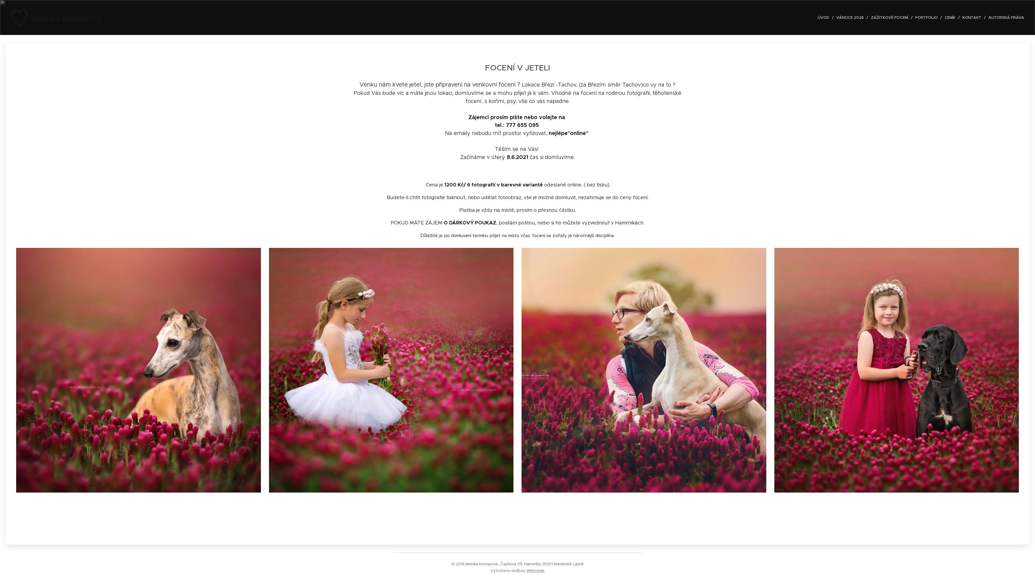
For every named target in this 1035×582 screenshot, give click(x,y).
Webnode (535, 570)
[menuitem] (825, 17)
